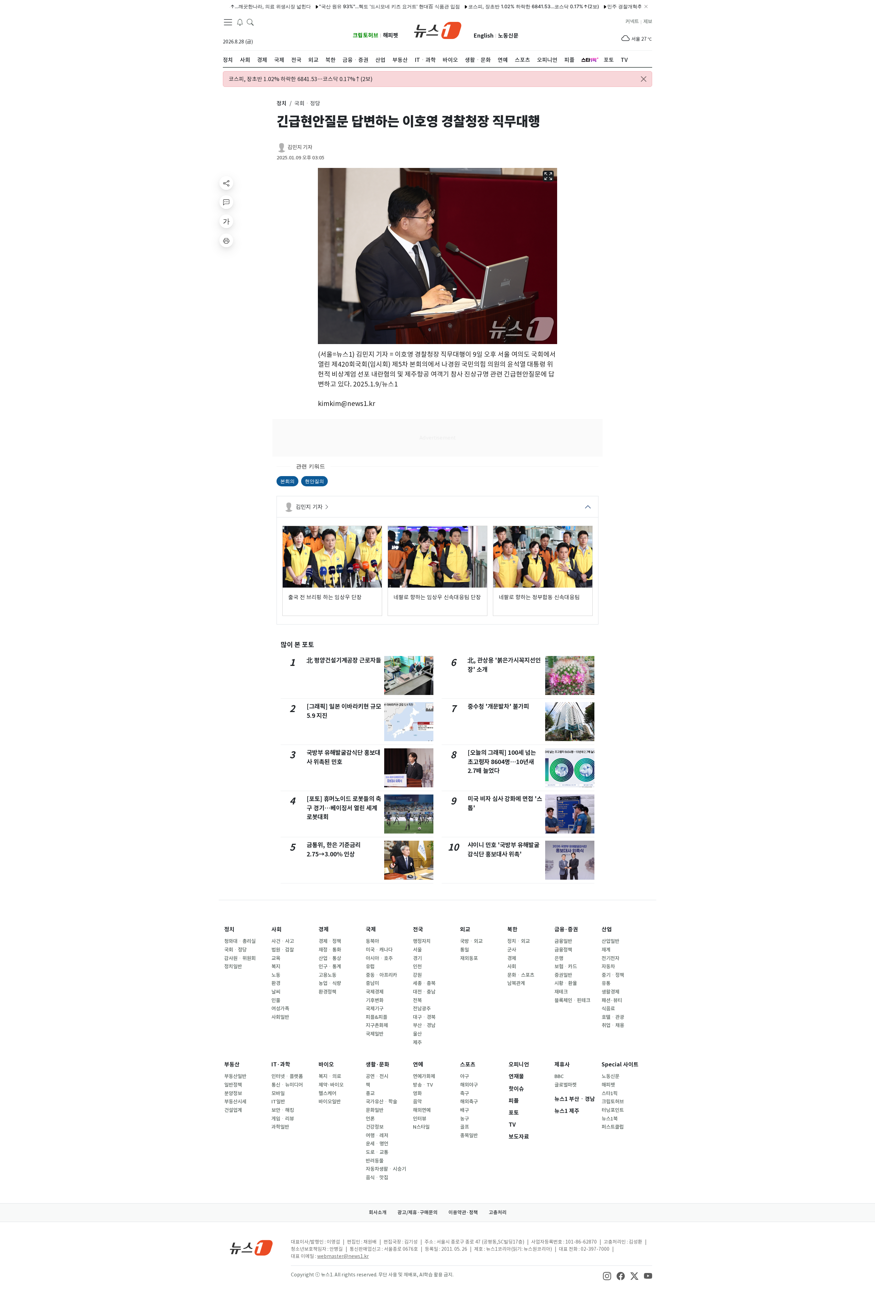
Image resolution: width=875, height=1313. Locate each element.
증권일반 (563, 975)
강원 (417, 975)
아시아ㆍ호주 (379, 958)
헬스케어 (327, 1093)
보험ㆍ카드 (565, 966)
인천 (417, 966)
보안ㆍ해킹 (282, 1110)
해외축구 (469, 1102)
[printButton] (226, 240)
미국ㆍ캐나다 (379, 950)
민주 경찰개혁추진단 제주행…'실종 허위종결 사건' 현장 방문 (635, 6)
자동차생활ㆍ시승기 (386, 1169)
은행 (558, 958)
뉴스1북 (610, 1119)
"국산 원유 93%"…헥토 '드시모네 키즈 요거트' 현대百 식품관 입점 (353, 6)
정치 (229, 929)
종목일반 (469, 1135)
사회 (276, 929)
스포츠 (467, 1064)
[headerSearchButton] (250, 22)
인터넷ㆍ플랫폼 (287, 1076)
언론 (370, 1119)
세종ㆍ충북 (424, 983)
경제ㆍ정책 (330, 941)
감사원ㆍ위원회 (240, 958)
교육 (275, 958)
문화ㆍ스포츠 (520, 975)
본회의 (287, 481)
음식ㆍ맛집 (377, 1177)
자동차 (608, 966)
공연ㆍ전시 (377, 1076)
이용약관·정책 (463, 1212)
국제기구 (374, 1009)
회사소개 (378, 1212)
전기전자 (610, 958)
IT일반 (278, 1102)
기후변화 (374, 1000)
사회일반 (280, 1017)
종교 (370, 1093)
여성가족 (280, 1009)
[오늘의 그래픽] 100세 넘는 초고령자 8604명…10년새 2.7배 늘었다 (502, 762)
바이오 (326, 1064)
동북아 (372, 941)
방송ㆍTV (423, 1085)
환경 (275, 983)
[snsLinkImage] (607, 1275)
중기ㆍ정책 (613, 975)
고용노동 (327, 975)
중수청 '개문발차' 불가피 (498, 706)
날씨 (275, 992)
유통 (606, 983)
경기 (417, 958)
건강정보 (374, 1127)
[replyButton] (226, 202)
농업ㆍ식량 (330, 983)
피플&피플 (376, 1017)
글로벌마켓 (565, 1085)
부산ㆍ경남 (424, 1025)
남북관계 (516, 983)
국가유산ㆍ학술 (381, 1102)
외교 (465, 929)
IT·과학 (280, 1064)
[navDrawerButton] (228, 22)
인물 (275, 1000)
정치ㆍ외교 (518, 941)
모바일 (278, 1093)
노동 (275, 975)
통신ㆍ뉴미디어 (287, 1085)
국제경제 (374, 992)
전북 (417, 1000)
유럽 (370, 966)
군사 (511, 950)
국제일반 (374, 1034)
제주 (417, 1042)
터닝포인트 (613, 1110)
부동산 (232, 1064)
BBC (559, 1076)
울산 (417, 1034)
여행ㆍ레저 (377, 1135)
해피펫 (390, 35)
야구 (464, 1076)
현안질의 (314, 481)
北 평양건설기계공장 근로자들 (344, 660)
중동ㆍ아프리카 (381, 975)
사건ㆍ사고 (282, 941)
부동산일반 (235, 1076)
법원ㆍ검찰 (282, 950)
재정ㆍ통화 (330, 950)
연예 (418, 1064)
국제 (371, 929)
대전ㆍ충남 (424, 992)
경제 (324, 929)
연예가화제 (424, 1076)
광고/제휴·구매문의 (418, 1212)
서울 (417, 950)
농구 (464, 1119)
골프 (464, 1127)
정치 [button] (282, 103)
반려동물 (374, 1161)
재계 (606, 950)
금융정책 (563, 950)
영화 (417, 1093)
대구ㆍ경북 (424, 1017)
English (484, 35)
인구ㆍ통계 (330, 966)
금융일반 (563, 941)
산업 (607, 929)
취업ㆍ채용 (613, 1025)
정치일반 (233, 966)
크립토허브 (365, 35)
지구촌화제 (377, 1025)
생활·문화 (377, 1064)
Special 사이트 (620, 1064)
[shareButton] (226, 183)
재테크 (561, 992)
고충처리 (498, 1212)
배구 (464, 1110)
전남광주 (422, 1009)
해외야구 (469, 1085)
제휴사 (562, 1064)
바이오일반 (330, 1102)
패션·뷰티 (612, 1000)
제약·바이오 (331, 1085)
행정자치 (422, 941)
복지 (275, 966)
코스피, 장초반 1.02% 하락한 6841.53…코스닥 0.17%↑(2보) (497, 6)
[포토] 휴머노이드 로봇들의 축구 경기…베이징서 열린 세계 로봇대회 (344, 808)
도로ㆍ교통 (377, 1152)
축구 (464, 1093)
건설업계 (233, 1110)
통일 (464, 950)
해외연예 (422, 1110)
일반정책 (233, 1085)
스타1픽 (610, 1093)
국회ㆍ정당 (235, 950)
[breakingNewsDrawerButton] (240, 22)
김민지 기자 (299, 147)
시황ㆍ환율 (565, 983)
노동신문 (508, 35)
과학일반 (280, 1127)
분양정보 (233, 1093)
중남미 (372, 983)
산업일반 (610, 941)
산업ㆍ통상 (330, 958)
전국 (418, 929)
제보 (647, 21)
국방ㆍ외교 (471, 941)
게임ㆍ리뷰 (282, 1119)
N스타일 (421, 1127)
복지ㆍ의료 (330, 1076)
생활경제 (610, 992)
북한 (512, 929)
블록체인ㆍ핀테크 (572, 1000)
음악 (417, 1102)
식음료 (608, 1009)
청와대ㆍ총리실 (240, 941)
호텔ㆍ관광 (613, 1017)
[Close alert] (643, 79)
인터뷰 (419, 1119)
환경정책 (327, 992)
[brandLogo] (438, 30)
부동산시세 (235, 1102)
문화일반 (374, 1110)
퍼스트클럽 (613, 1127)
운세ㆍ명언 (377, 1144)
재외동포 (469, 958)
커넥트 (632, 21)
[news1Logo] (251, 1247)
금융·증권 (566, 929)
